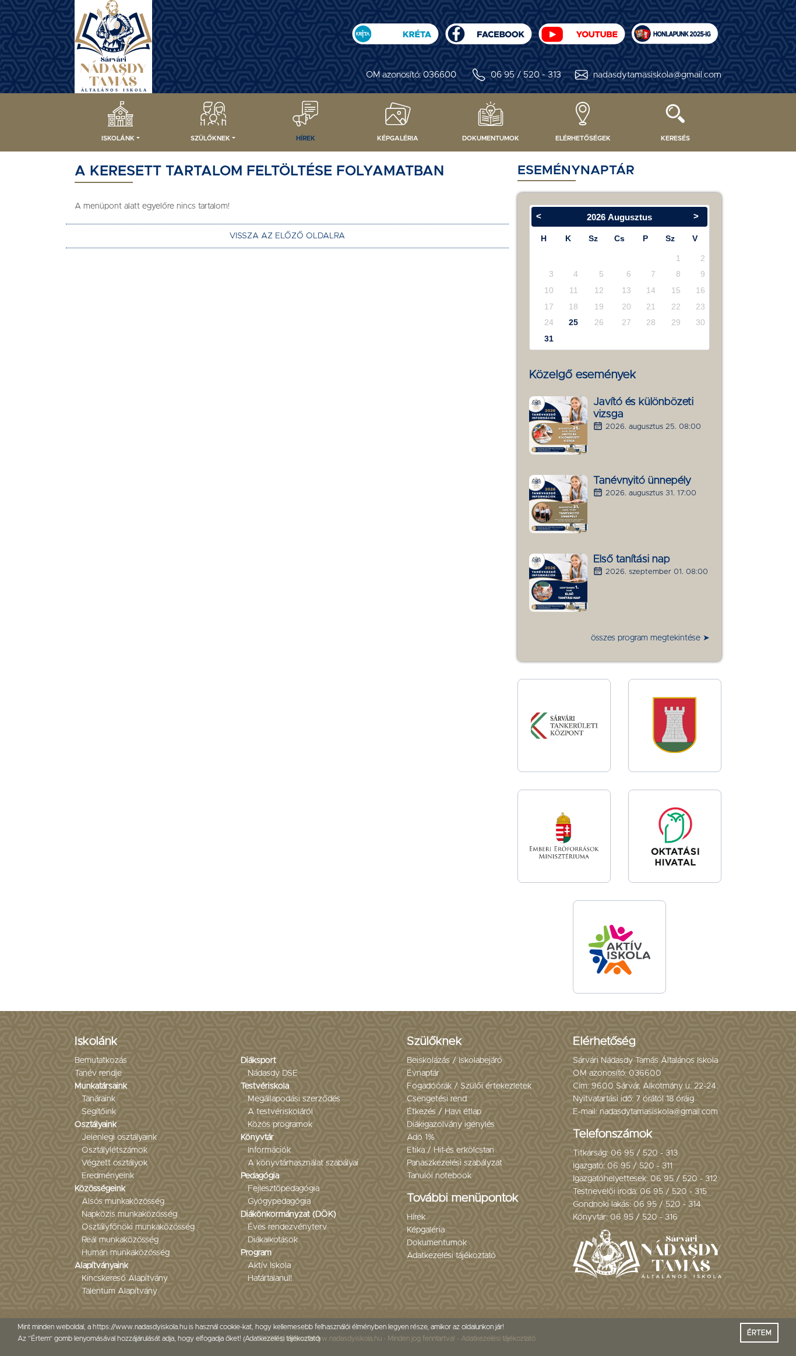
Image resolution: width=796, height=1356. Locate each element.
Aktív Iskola (269, 1266)
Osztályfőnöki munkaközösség (138, 1227)
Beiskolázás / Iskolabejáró (454, 1060)
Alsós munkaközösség (123, 1201)
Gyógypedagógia (279, 1201)
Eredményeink (108, 1176)
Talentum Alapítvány (119, 1291)
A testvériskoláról (280, 1112)
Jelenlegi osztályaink (119, 1137)
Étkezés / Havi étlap (444, 1112)
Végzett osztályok (114, 1163)
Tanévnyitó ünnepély (642, 481)
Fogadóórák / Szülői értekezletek (469, 1086)
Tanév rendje (98, 1073)
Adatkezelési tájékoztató (451, 1256)
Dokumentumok (490, 138)
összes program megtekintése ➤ (650, 638)
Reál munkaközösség (120, 1240)
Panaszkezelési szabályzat (454, 1163)
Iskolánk (118, 138)
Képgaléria (397, 138)
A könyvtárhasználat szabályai (303, 1163)
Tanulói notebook (439, 1176)
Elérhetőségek (583, 138)
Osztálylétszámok (114, 1150)
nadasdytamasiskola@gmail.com (657, 75)
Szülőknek (210, 138)
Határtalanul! (270, 1278)
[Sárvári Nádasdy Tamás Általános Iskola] (674, 30)
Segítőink (99, 1112)
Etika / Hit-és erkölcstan (450, 1150)
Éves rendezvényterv (287, 1227)
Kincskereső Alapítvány (125, 1278)
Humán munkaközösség (126, 1253)
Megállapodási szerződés (294, 1099)
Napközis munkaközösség (129, 1214)
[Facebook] (488, 30)
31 (549, 338)
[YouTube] (581, 30)
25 (573, 322)
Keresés (675, 138)
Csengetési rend (437, 1099)
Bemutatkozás (101, 1060)
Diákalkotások (273, 1240)
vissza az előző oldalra (287, 236)
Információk (269, 1150)
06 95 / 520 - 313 (526, 75)
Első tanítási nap (631, 559)
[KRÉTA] (395, 30)
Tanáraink (98, 1099)
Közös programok (280, 1125)
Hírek (305, 138)
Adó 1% (421, 1137)
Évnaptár (423, 1073)
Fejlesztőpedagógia (283, 1189)
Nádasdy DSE (273, 1073)
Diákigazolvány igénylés (451, 1125)
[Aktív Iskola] (619, 947)
